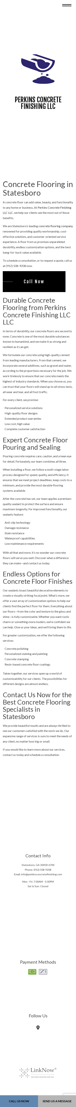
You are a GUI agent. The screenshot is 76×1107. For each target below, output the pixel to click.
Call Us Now (19, 1101)
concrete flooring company (55, 228)
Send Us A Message (57, 1101)
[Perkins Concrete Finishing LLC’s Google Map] (38, 1030)
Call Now (34, 283)
